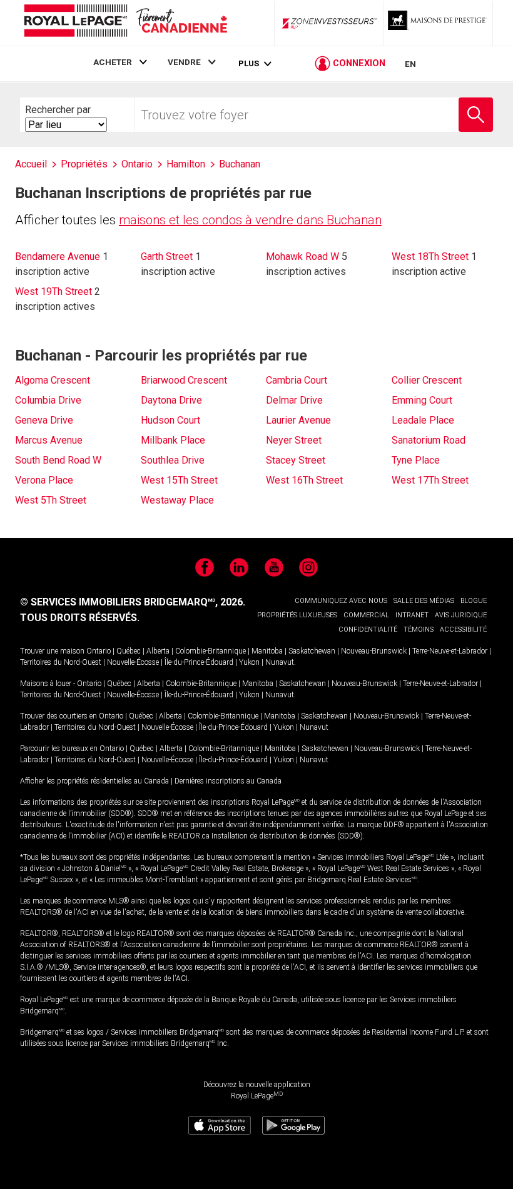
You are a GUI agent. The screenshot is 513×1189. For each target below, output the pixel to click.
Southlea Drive (173, 460)
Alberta (158, 651)
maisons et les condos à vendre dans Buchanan (250, 219)
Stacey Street (295, 460)
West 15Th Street (179, 480)
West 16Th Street (304, 480)
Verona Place (44, 480)
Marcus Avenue (49, 440)
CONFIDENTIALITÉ (367, 629)
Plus (248, 63)
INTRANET (412, 615)
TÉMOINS (419, 629)
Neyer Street (294, 440)
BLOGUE (473, 601)
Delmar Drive (294, 400)
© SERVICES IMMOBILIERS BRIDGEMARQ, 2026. (132, 602)
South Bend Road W (58, 460)
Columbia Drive (48, 400)
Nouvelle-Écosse (133, 662)
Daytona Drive (171, 400)
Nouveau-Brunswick (374, 651)
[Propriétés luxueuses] (438, 23)
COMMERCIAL (366, 615)
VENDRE (184, 62)
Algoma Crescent (52, 380)
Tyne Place (416, 460)
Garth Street (167, 256)
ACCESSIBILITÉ (463, 629)
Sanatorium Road (428, 440)
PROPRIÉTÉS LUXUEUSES (297, 615)
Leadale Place (423, 420)
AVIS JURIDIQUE (461, 615)
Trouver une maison (52, 651)
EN (410, 64)
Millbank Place (173, 440)
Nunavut (279, 662)
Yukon (249, 662)
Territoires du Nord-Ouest (60, 662)
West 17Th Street (430, 480)
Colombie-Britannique (210, 651)
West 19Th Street (53, 291)
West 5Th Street (50, 500)
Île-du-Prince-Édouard (199, 662)
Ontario (98, 651)
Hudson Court (170, 420)
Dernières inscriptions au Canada (228, 781)
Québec (128, 651)
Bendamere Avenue (57, 256)
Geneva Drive (44, 420)
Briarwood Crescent (184, 380)
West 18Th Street (430, 256)
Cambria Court (296, 380)
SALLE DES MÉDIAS (424, 601)
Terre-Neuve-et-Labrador (449, 651)
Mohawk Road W (302, 256)
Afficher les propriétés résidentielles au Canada (94, 781)
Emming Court (422, 400)
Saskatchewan (311, 651)
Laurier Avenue (298, 420)
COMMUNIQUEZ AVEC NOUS (341, 601)
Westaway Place (177, 500)
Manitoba (267, 651)
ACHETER (112, 62)
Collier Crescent (427, 380)
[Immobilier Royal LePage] (125, 23)
